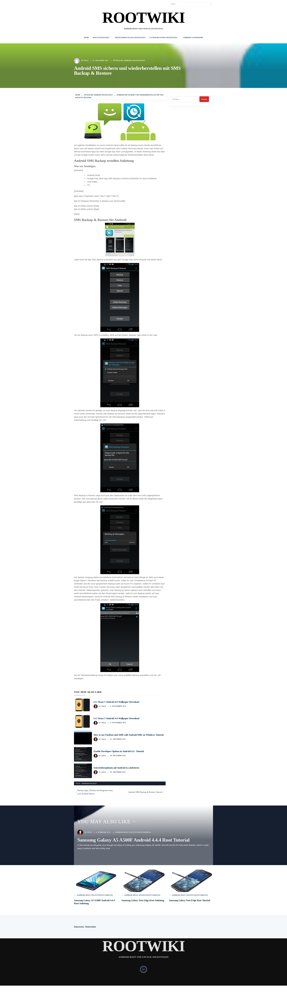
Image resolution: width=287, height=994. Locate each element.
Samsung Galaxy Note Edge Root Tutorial (189, 900)
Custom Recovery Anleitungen (163, 37)
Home (86, 37)
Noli (86, 60)
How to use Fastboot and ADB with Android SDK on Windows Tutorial (128, 734)
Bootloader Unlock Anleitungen (130, 37)
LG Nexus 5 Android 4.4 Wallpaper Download (116, 701)
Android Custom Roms (193, 37)
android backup (89, 783)
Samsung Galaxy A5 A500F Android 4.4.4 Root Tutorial (133, 840)
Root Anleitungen (101, 37)
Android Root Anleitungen (128, 832)
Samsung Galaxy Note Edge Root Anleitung (142, 900)
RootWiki (143, 17)
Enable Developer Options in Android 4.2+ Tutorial (119, 751)
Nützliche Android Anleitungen (129, 60)
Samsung (146, 832)
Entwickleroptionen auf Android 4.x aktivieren (116, 767)
